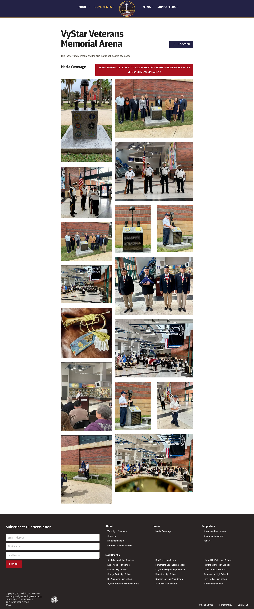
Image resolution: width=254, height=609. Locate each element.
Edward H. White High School (217, 560)
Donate (207, 540)
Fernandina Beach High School (170, 565)
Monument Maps (115, 540)
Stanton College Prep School (169, 579)
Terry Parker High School (215, 579)
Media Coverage (163, 531)
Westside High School (166, 583)
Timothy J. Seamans (117, 531)
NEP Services (36, 596)
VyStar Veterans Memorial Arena (123, 583)
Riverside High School (166, 574)
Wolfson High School (214, 583)
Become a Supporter (214, 536)
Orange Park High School (119, 574)
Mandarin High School (214, 569)
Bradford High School (166, 560)
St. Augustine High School (119, 579)
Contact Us (243, 604)
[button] (84, 7)
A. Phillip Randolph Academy (121, 560)
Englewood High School (118, 565)
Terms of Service (205, 604)
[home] (127, 8)
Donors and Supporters (215, 531)
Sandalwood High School (216, 574)
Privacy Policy (225, 604)
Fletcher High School (117, 569)
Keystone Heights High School (170, 569)
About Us (111, 536)
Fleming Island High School (217, 565)
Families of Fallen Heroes (119, 545)
